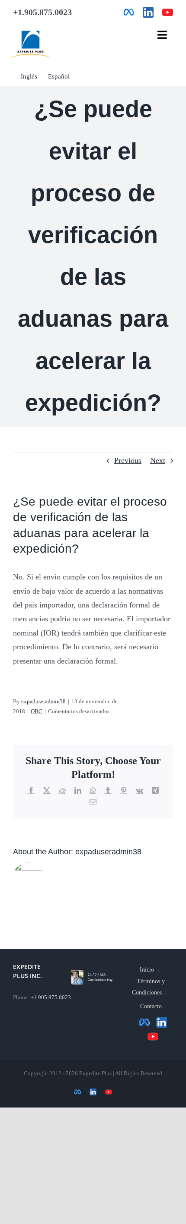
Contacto (151, 1006)
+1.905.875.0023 (51, 997)
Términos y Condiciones (148, 986)
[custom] (128, 12)
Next (157, 460)
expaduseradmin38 (43, 701)
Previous (127, 460)
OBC (36, 711)
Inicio (147, 969)
